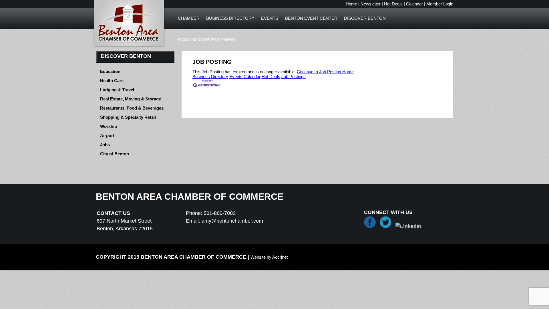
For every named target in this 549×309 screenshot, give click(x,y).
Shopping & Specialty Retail (128, 117)
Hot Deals (393, 3)
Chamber (189, 18)
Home (351, 3)
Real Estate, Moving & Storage (130, 98)
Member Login (439, 3)
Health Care (112, 80)
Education (110, 71)
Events (269, 18)
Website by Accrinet (269, 257)
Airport (107, 135)
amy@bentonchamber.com (232, 221)
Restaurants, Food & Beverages (132, 108)
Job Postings (293, 76)
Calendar (414, 3)
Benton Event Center (311, 18)
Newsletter (371, 3)
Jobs (105, 144)
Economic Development (207, 39)
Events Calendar (244, 76)
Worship (108, 126)
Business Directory (230, 18)
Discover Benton (365, 18)
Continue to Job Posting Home (325, 71)
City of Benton (114, 153)
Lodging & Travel (117, 89)
